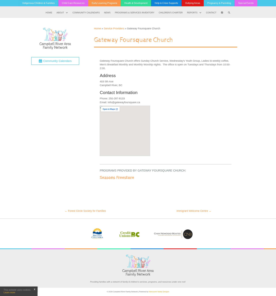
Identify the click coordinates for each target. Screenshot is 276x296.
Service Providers (114, 28)
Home (97, 28)
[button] (67, 13)
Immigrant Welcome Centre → (194, 210)
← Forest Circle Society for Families (85, 210)
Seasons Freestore (117, 177)
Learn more (9, 292)
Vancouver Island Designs (159, 292)
